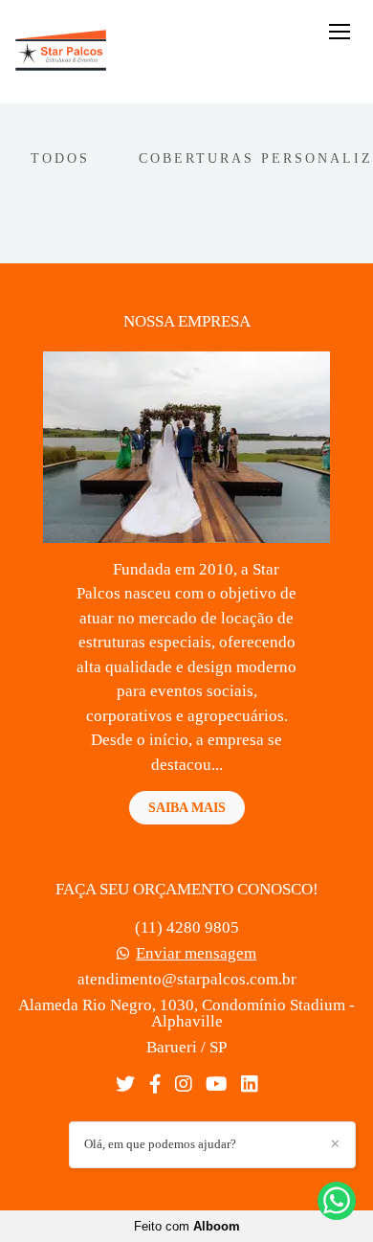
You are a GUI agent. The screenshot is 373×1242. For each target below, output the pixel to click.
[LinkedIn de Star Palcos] (249, 1084)
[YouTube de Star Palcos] (216, 1084)
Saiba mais (187, 807)
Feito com (187, 1226)
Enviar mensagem (196, 953)
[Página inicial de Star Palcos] (60, 51)
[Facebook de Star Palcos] (155, 1084)
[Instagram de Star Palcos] (183, 1084)
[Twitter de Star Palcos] (125, 1084)
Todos (60, 158)
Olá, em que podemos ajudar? (160, 1144)
